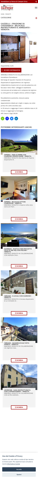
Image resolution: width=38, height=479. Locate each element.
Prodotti (8, 14)
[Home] (14, 7)
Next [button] (31, 47)
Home (2, 14)
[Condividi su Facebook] (7, 118)
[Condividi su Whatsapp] (2, 118)
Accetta (19, 469)
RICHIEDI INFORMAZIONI (11, 70)
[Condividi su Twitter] (11, 118)
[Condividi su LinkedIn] (16, 118)
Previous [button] (7, 47)
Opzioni (19, 474)
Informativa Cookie (13, 464)
